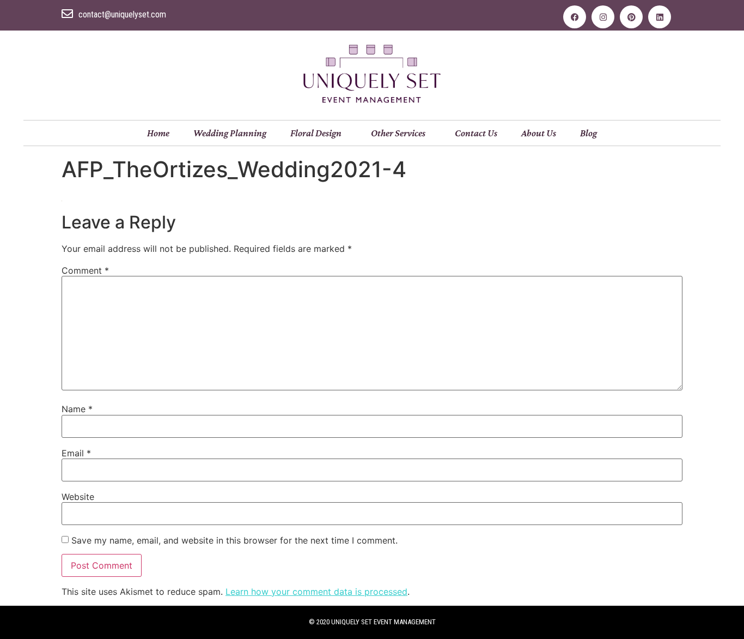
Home (158, 133)
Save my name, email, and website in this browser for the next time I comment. (234, 540)
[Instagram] (602, 16)
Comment (85, 270)
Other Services (398, 133)
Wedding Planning (229, 133)
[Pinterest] (631, 16)
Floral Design (315, 133)
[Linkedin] (659, 16)
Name (77, 409)
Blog (588, 133)
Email (76, 453)
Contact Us (476, 133)
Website (78, 496)
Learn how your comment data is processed (316, 591)
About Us (538, 133)
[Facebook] (574, 16)
